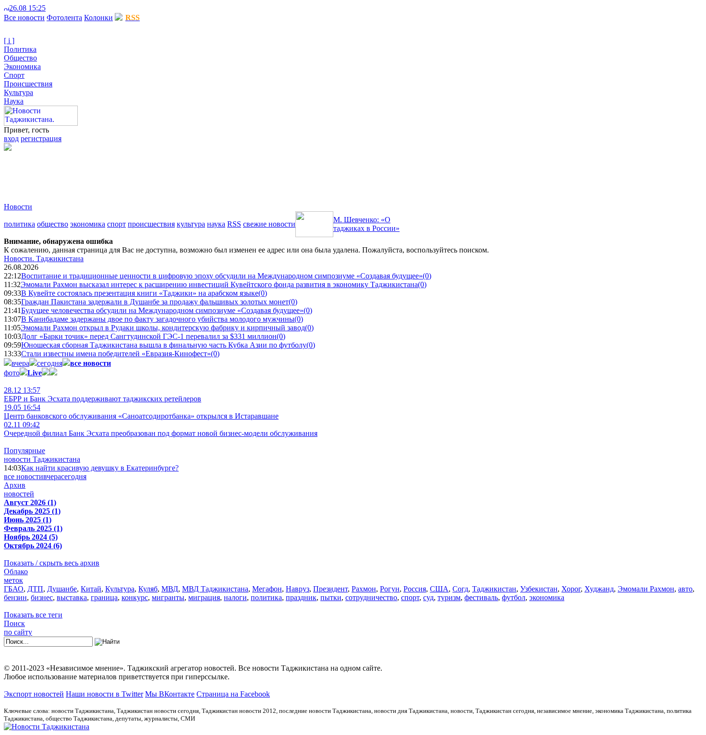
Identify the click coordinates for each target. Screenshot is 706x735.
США (439, 589)
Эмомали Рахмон (646, 589)
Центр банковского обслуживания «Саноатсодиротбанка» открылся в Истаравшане (141, 411)
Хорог (571, 589)
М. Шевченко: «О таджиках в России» (366, 224)
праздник (301, 597)
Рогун (390, 589)
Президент (330, 589)
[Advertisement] (178, 172)
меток (13, 580)
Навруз (297, 589)
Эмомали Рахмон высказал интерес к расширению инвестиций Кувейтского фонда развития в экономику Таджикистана (219, 284)
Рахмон (364, 589)
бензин (15, 597)
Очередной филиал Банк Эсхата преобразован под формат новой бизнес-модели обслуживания (160, 429)
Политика (20, 49)
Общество (20, 58)
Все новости (24, 17)
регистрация (41, 138)
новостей (19, 494)
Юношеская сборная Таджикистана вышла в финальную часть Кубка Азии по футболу (163, 345)
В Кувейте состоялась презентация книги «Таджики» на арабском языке (139, 293)
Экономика (22, 66)
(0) (427, 276)
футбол (513, 597)
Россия (414, 589)
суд (428, 597)
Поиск (14, 623)
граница (104, 597)
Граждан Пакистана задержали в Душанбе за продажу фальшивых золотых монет (155, 302)
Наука (14, 101)
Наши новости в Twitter (104, 694)
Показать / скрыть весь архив (51, 563)
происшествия (151, 224)
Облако (16, 571)
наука (216, 224)
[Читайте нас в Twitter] (57, 8)
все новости (23, 476)
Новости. (44, 258)
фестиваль (481, 597)
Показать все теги (33, 615)
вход (11, 138)
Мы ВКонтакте (170, 694)
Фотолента (64, 17)
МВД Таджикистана (215, 589)
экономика (87, 224)
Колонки (98, 17)
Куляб (148, 589)
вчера (20, 363)
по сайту (18, 632)
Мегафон (267, 589)
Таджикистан (494, 589)
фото (12, 373)
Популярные (24, 450)
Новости (18, 207)
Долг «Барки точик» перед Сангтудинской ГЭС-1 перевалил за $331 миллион (149, 336)
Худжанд (599, 589)
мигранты (168, 597)
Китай (91, 589)
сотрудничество (371, 597)
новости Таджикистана (42, 459)
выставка (72, 597)
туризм (449, 597)
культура (191, 224)
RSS (234, 224)
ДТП (35, 589)
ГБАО (14, 589)
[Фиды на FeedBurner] (65, 8)
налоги (235, 597)
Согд (460, 589)
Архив (14, 485)
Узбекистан (539, 589)
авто (685, 589)
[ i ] (9, 40)
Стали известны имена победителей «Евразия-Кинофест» (116, 353)
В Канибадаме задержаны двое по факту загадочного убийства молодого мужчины (157, 319)
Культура (18, 92)
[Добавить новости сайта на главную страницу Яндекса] (50, 8)
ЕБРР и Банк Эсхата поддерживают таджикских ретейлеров (102, 394)
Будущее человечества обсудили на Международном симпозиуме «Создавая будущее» (162, 310)
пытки (330, 597)
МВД (169, 589)
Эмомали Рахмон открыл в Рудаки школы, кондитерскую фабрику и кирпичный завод (163, 328)
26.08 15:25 (27, 8)
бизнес (42, 597)
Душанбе (62, 589)
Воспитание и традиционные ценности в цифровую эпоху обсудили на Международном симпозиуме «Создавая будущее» (222, 276)
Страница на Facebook (233, 694)
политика (19, 224)
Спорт (14, 75)
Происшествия (28, 84)
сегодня (49, 363)
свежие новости (269, 224)
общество (52, 224)
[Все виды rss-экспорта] (72, 8)
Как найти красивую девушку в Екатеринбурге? (100, 468)
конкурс (135, 597)
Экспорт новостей (34, 694)
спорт (116, 224)
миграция (204, 597)
